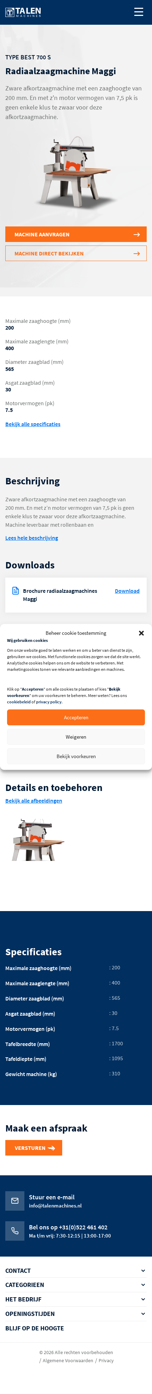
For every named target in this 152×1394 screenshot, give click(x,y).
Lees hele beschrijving (31, 537)
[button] (141, 633)
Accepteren (76, 717)
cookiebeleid (19, 702)
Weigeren (76, 736)
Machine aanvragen (42, 234)
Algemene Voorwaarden (68, 1360)
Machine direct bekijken (49, 253)
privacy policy (49, 702)
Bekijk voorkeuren (76, 756)
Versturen (30, 1147)
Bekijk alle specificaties (32, 424)
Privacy (106, 1360)
